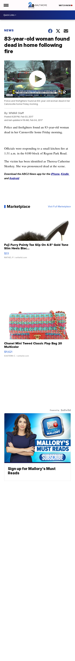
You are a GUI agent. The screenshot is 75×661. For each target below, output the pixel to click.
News (9, 30)
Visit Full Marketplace (59, 206)
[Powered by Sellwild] (66, 410)
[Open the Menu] (6, 5)
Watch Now (65, 5)
